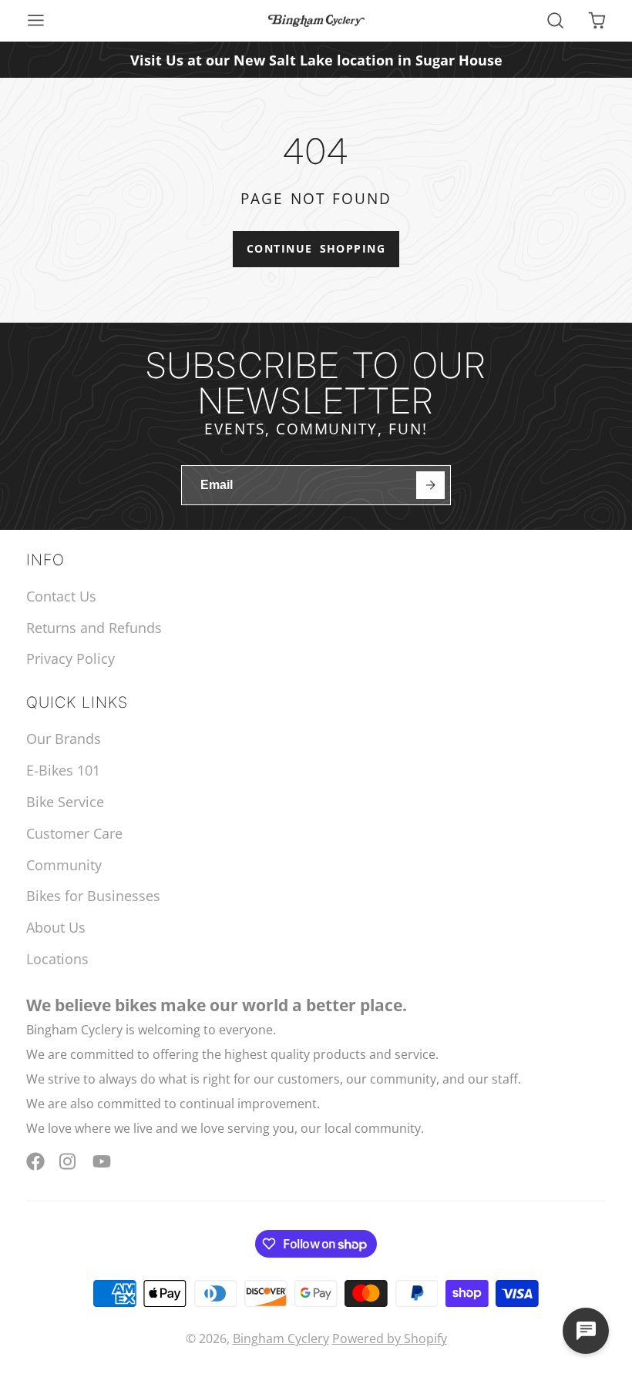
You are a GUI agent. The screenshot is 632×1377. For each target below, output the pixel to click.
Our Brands (63, 738)
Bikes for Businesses (93, 895)
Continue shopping (316, 248)
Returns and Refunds (94, 627)
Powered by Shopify (389, 1338)
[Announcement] (316, 60)
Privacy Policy (70, 658)
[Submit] (430, 485)
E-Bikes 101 (63, 770)
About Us (56, 927)
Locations (57, 959)
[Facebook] (35, 1161)
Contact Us (61, 596)
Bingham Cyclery (281, 1338)
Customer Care (74, 833)
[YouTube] (101, 1161)
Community (64, 865)
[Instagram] (68, 1161)
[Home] (316, 21)
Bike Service (65, 801)
